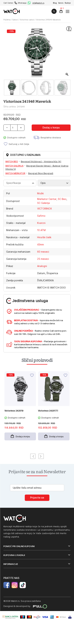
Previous (32, 456)
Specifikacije (13, 183)
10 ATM (41, 230)
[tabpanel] (20, 407)
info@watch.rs (38, 3)
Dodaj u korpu (51, 127)
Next (41, 456)
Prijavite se (37, 497)
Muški (40, 193)
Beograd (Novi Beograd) (40, 173)
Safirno (41, 215)
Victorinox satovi (27, 19)
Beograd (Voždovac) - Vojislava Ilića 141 (41, 161)
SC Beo (62, 199)
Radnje (68, 3)
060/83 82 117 (16, 3)
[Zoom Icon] (67, 74)
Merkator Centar (46, 199)
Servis (60, 3)
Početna (6, 19)
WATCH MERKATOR (15, 173)
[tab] (19, 183)
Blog (55, 3)
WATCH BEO (11, 161)
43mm (40, 244)
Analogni (42, 266)
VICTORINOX (44, 208)
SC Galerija (43, 203)
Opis (43, 183)
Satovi (15, 19)
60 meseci (43, 251)
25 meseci (43, 259)
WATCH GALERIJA (14, 166)
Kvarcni (41, 223)
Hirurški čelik (44, 237)
